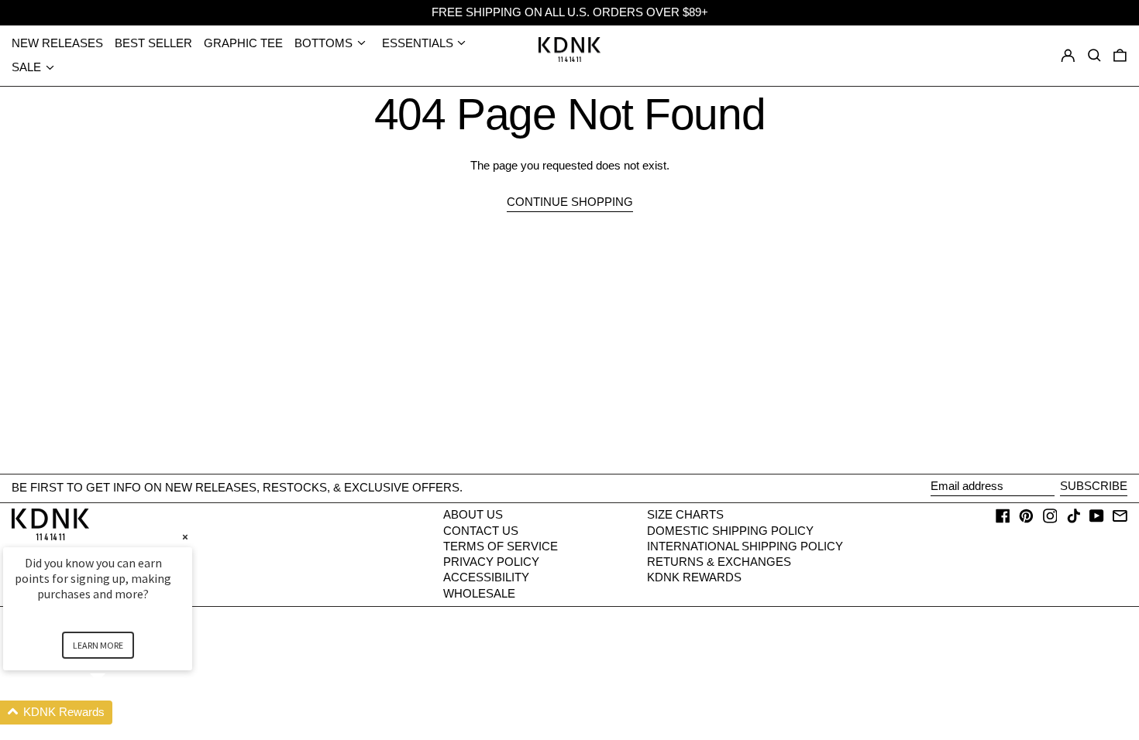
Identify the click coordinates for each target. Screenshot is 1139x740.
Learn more (98, 645)
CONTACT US (480, 530)
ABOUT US (473, 514)
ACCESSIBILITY (486, 577)
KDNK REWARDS (694, 577)
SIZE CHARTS (685, 514)
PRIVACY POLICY (491, 561)
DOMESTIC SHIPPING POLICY (730, 530)
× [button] (185, 536)
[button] (1120, 55)
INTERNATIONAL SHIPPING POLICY (745, 546)
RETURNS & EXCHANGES (719, 561)
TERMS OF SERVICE (500, 546)
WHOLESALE (479, 593)
